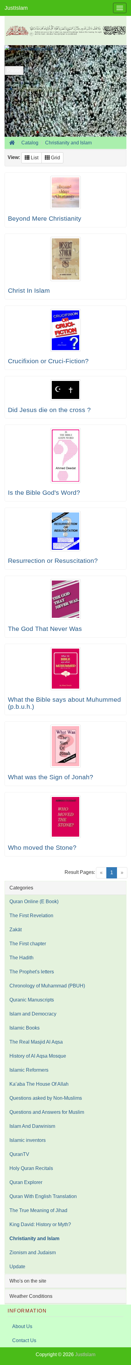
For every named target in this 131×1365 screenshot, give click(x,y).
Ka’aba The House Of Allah (39, 1084)
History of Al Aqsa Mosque (37, 1056)
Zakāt (15, 929)
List (34, 157)
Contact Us (24, 1340)
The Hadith (21, 957)
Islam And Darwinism (32, 1126)
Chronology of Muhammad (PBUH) (47, 985)
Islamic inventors (27, 1140)
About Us (22, 1326)
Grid (55, 157)
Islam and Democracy (32, 1013)
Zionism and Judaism (32, 1252)
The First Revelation (31, 915)
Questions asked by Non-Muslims (45, 1098)
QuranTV (19, 1154)
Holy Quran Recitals (31, 1168)
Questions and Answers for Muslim (46, 1112)
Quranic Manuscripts (31, 999)
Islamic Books (24, 1027)
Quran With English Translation (43, 1196)
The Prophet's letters (31, 971)
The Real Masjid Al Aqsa (36, 1042)
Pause (14, 70)
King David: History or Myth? (40, 1224)
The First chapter (27, 943)
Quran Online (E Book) (33, 901)
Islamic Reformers (28, 1070)
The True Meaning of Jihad (38, 1210)
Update (17, 1266)
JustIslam (16, 8)
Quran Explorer (25, 1182)
